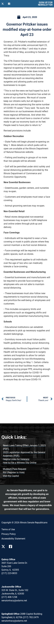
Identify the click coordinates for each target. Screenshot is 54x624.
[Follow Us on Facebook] (10, 4)
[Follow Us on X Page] (4, 546)
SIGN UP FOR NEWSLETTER (45, 3)
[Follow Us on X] (3, 4)
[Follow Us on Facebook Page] (11, 546)
